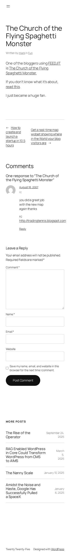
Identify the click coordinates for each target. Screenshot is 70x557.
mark (22, 53)
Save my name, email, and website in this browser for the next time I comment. (34, 368)
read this (13, 86)
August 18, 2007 (28, 187)
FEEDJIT (54, 63)
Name (10, 314)
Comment (13, 267)
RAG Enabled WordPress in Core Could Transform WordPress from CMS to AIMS (26, 455)
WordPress (57, 549)
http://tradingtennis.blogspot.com (42, 221)
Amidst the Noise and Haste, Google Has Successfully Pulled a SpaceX (23, 491)
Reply (22, 229)
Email (10, 331)
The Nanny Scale (19, 473)
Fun (30, 53)
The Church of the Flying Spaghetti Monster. (27, 70)
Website (11, 349)
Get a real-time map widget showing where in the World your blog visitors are (46, 136)
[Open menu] (8, 6)
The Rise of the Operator (18, 435)
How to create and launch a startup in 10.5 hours (15, 136)
